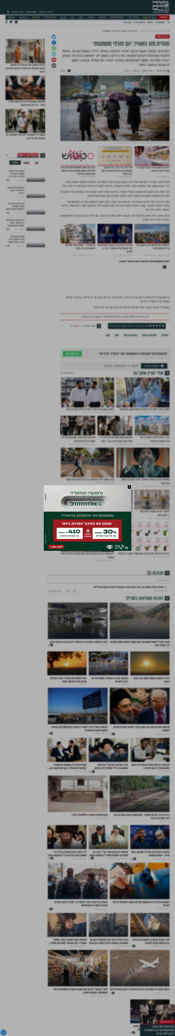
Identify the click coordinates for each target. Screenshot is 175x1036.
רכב (72, 17)
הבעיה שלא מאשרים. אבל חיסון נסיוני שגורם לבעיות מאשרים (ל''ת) (129, 624)
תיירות (63, 17)
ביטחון (150, 22)
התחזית (164, 364)
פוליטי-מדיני (133, 17)
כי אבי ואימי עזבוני (167, 1022)
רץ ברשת (23, 17)
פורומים (11, 17)
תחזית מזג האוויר (149, 364)
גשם (108, 364)
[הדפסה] (54, 83)
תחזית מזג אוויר (130, 364)
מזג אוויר (127, 22)
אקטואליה (160, 22)
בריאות (91, 17)
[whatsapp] (54, 77)
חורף (117, 364)
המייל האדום (18, 12)
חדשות (164, 17)
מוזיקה (102, 17)
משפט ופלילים (116, 17)
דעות (81, 17)
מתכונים (36, 17)
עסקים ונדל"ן (50, 17)
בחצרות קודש (149, 17)
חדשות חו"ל (139, 22)
